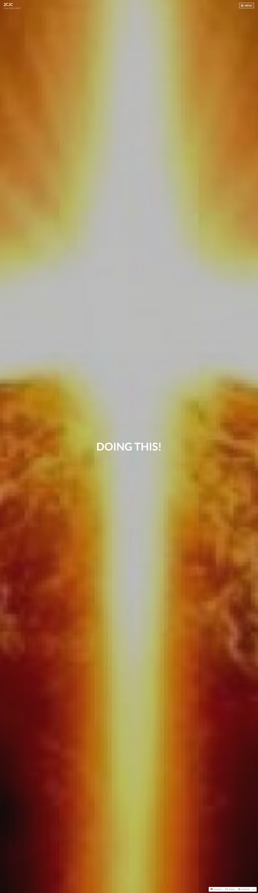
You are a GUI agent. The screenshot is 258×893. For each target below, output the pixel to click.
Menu (248, 5)
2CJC (8, 4)
